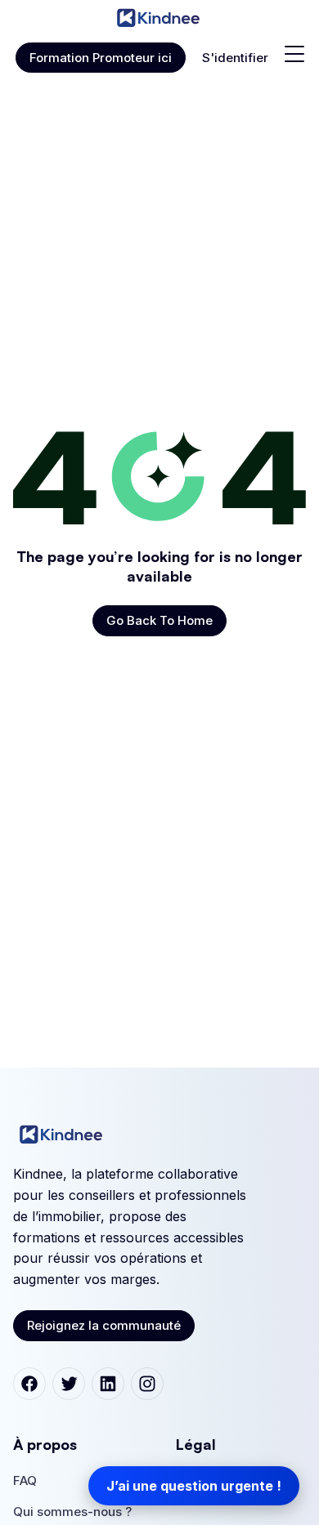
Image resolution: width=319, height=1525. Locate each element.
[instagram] (147, 1383)
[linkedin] (108, 1383)
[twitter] (68, 1383)
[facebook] (29, 1383)
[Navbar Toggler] (294, 54)
